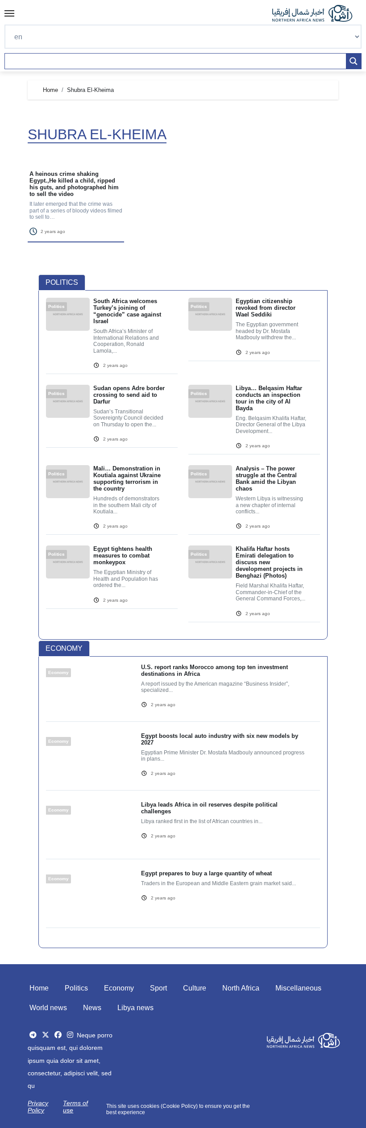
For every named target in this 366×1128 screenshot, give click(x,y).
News (92, 1007)
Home (39, 988)
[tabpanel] (183, 465)
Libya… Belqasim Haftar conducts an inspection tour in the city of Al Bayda (269, 398)
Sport (158, 988)
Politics (76, 988)
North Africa (240, 988)
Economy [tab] (64, 648)
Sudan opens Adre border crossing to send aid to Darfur (129, 395)
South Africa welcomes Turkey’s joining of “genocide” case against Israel (127, 311)
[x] (45, 1035)
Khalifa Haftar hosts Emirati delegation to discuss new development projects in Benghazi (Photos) (269, 562)
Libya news (135, 1007)
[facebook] (58, 1035)
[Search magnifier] (353, 61)
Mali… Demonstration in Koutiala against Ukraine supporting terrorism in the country (127, 478)
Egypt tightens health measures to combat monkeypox (122, 555)
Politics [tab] (62, 282)
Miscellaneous (298, 988)
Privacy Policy (38, 1106)
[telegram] (33, 1035)
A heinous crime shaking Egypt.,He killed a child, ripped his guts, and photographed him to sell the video (74, 184)
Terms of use (75, 1106)
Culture (194, 988)
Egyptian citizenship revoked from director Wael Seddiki (265, 308)
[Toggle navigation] (9, 13)
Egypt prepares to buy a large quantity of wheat (206, 873)
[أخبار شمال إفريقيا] (317, 13)
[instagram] (70, 1035)
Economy (119, 988)
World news (48, 1007)
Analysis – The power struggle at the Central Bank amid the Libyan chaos (266, 478)
